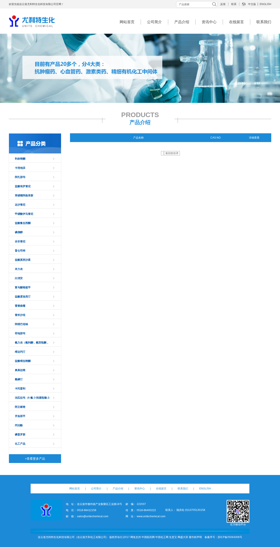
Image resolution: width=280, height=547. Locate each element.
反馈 (223, 4)
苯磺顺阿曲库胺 (24, 195)
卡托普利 (20, 388)
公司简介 (154, 22)
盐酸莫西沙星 (23, 259)
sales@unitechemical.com (92, 516)
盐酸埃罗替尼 (23, 186)
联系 (233, 4)
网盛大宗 (183, 537)
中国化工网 (161, 537)
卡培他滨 (20, 167)
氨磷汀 (19, 379)
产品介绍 (181, 22)
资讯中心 (209, 22)
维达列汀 (20, 351)
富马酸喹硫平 (23, 287)
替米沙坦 (20, 315)
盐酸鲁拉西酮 (23, 223)
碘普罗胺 (20, 434)
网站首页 (127, 22)
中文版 (252, 4)
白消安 (19, 278)
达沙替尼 (20, 204)
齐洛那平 (20, 416)
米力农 (19, 269)
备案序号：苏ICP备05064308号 (223, 537)
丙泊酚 (19, 425)
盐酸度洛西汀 (23, 296)
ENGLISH (265, 4)
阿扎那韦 (20, 177)
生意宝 (173, 537)
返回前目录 (171, 153)
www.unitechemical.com (151, 516)
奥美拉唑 (20, 370)
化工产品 (20, 443)
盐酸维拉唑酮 (23, 360)
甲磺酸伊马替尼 (24, 213)
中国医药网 (148, 537)
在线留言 (236, 22)
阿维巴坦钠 (21, 324)
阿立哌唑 (20, 406)
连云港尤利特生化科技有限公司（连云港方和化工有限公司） (73, 537)
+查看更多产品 (35, 458)
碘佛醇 (19, 232)
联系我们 (263, 22)
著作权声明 (195, 537)
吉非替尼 (20, 241)
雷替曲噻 (20, 305)
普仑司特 (20, 250)
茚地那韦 (20, 333)
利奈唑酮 (20, 158)
